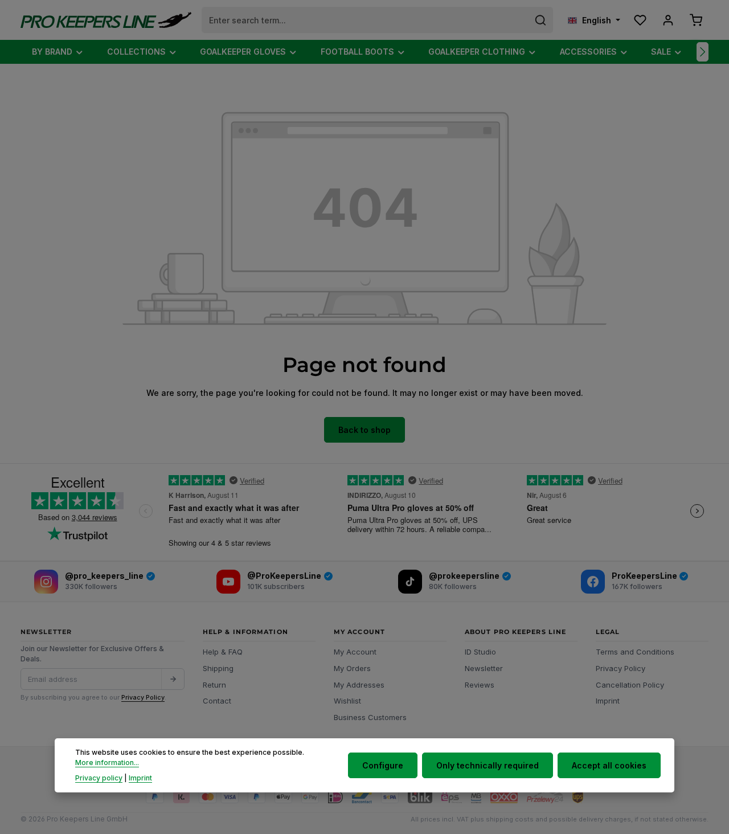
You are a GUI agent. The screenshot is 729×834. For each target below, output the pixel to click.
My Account (355, 651)
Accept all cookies (609, 765)
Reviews (479, 684)
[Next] (702, 52)
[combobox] (365, 20)
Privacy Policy (143, 697)
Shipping (218, 668)
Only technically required (487, 765)
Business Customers (370, 717)
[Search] (541, 20)
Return (214, 684)
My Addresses (359, 684)
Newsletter (484, 668)
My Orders (352, 668)
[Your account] (668, 20)
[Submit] (172, 679)
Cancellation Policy (630, 684)
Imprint (608, 700)
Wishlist (347, 700)
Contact (217, 700)
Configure (382, 765)
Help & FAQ (223, 651)
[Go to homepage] (106, 20)
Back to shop (364, 430)
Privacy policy (98, 777)
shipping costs (510, 819)
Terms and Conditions (635, 651)
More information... (107, 762)
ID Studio (480, 651)
